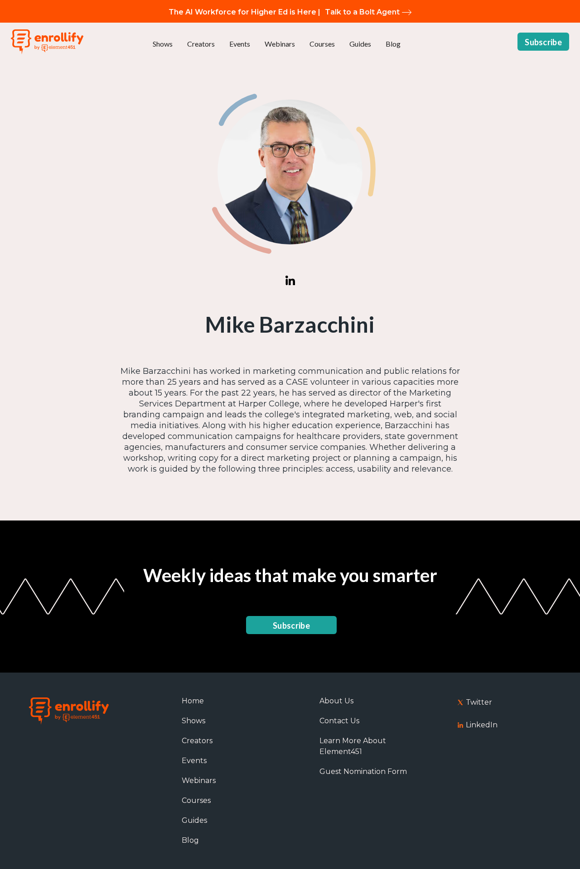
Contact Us (339, 720)
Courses (322, 43)
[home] (47, 41)
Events (239, 43)
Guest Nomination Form (363, 771)
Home (193, 701)
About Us (336, 701)
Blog (393, 43)
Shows (163, 43)
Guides (360, 43)
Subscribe (543, 42)
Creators (201, 43)
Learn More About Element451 (352, 746)
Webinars (280, 43)
